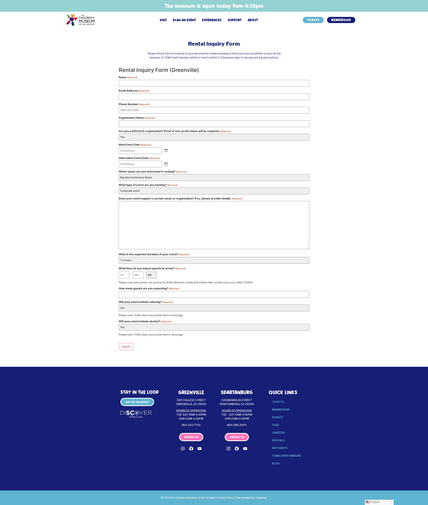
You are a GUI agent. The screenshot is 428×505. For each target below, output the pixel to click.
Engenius (261, 497)
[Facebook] (191, 448)
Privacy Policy (225, 497)
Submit (126, 346)
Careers (278, 432)
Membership (281, 409)
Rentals (278, 440)
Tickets (278, 402)
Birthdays (279, 448)
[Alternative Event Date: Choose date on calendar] (166, 164)
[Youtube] (199, 448)
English (375, 502)
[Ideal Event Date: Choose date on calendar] (166, 150)
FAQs (275, 425)
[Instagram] (183, 448)
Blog (275, 463)
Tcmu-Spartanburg (286, 455)
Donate (277, 417)
